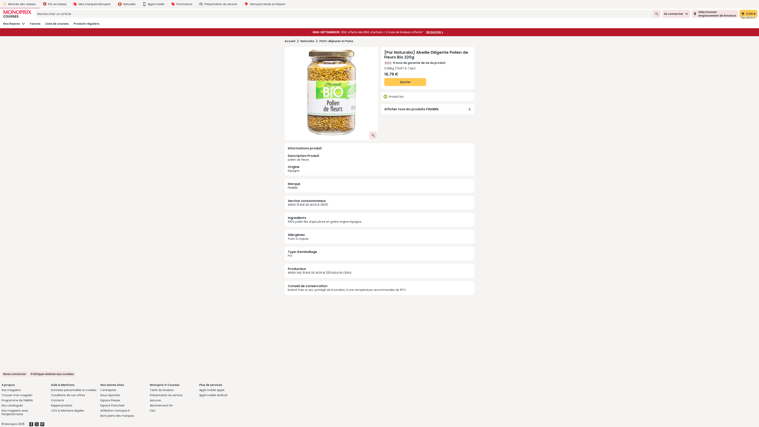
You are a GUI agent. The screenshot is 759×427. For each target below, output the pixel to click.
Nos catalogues (12, 405)
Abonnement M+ (161, 405)
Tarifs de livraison (162, 390)
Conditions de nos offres (68, 395)
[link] (52, 374)
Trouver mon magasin (17, 395)
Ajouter (405, 82)
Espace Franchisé (112, 405)
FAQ (152, 411)
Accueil (290, 41)
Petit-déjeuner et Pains (336, 41)
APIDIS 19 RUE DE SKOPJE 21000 (308, 204)
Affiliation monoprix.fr (115, 411)
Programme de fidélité (17, 400)
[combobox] (344, 13)
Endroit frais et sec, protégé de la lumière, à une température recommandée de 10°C (347, 290)
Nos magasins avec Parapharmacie (15, 412)
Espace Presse (110, 400)
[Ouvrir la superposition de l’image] (373, 135)
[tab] (331, 93)
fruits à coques (298, 238)
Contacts (57, 400)
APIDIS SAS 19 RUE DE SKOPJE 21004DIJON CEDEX (320, 272)
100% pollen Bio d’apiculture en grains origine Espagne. (325, 221)
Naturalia (307, 41)
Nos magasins (11, 390)
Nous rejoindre (110, 395)
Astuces (155, 400)
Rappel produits (61, 405)
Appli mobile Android (213, 395)
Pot (290, 255)
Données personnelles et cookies (73, 390)
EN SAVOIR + (434, 32)
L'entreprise (108, 390)
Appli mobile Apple (212, 390)
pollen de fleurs (303, 163)
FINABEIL (293, 187)
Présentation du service (166, 395)
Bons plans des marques (117, 416)
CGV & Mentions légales (67, 411)
